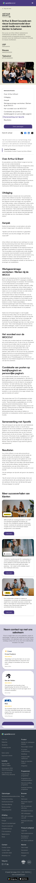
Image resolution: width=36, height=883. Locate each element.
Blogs (22, 796)
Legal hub (24, 830)
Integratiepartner (6, 809)
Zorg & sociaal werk (7, 826)
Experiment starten (7, 755)
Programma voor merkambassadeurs (26, 779)
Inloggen (23, 855)
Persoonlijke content (27, 746)
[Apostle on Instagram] (2, 864)
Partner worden (6, 807)
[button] (32, 3)
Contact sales (6, 850)
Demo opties (5, 753)
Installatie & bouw (7, 828)
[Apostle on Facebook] (5, 864)
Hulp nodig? (24, 847)
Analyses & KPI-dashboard (25, 757)
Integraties (24, 765)
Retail (3, 837)
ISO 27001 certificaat (27, 840)
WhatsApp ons (6, 855)
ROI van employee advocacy (26, 807)
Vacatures (4, 745)
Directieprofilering (7, 804)
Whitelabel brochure (27, 810)
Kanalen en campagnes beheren (27, 743)
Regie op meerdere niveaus (26, 762)
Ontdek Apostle (6, 747)
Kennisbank (24, 850)
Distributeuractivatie (7, 801)
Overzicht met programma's (25, 774)
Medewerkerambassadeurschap (11, 796)
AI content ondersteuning (25, 750)
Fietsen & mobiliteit (7, 818)
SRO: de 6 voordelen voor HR (27, 817)
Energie (4, 820)
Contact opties (6, 847)
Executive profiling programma (26, 783)
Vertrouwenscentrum (27, 833)
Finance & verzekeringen (9, 823)
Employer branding (7, 799)
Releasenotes (25, 853)
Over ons (4, 739)
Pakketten (4, 742)
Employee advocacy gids (27, 821)
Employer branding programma (26, 788)
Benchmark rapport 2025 (26, 802)
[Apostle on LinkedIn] (7, 864)
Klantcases (24, 799)
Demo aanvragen (18, 126)
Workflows (24, 754)
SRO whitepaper (26, 813)
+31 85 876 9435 (7, 853)
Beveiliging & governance (24, 837)
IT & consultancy (6, 831)
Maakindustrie (6, 834)
